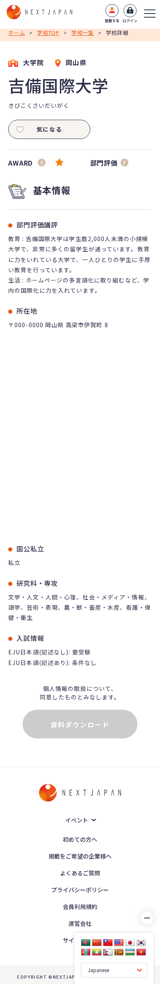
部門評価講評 (37, 225)
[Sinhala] (119, 952)
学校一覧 (82, 32)
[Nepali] (108, 952)
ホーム (16, 32)
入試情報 (30, 638)
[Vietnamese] (141, 952)
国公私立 (30, 549)
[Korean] (141, 942)
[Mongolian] (86, 952)
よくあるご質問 (80, 873)
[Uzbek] (130, 952)
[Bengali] (86, 942)
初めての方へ (80, 839)
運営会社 (80, 923)
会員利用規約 (80, 906)
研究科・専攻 (37, 583)
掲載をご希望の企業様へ (80, 856)
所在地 (26, 311)
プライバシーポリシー (80, 890)
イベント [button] (76, 820)
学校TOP (48, 32)
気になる (49, 129)
